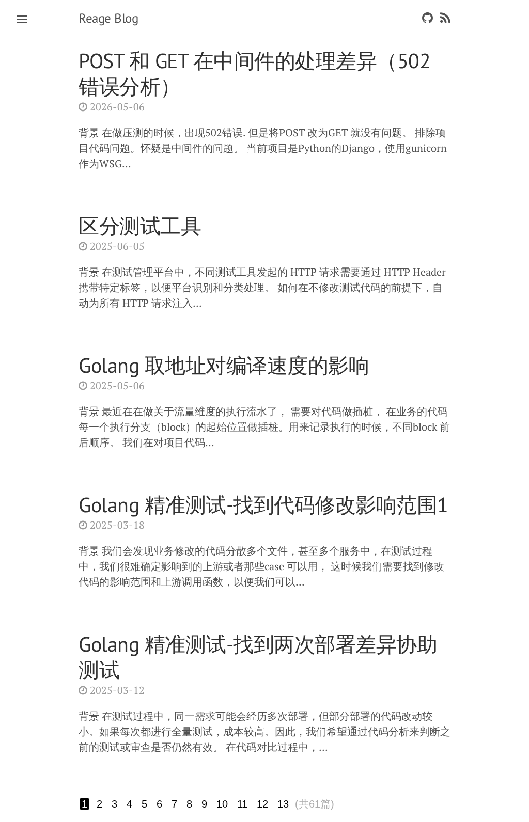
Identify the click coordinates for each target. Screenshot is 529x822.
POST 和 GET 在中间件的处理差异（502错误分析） (254, 73)
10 (222, 804)
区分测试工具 (140, 225)
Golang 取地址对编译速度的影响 (224, 365)
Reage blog (108, 18)
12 (262, 804)
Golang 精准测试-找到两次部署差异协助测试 (258, 656)
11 (242, 804)
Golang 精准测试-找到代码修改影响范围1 (263, 504)
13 (283, 804)
